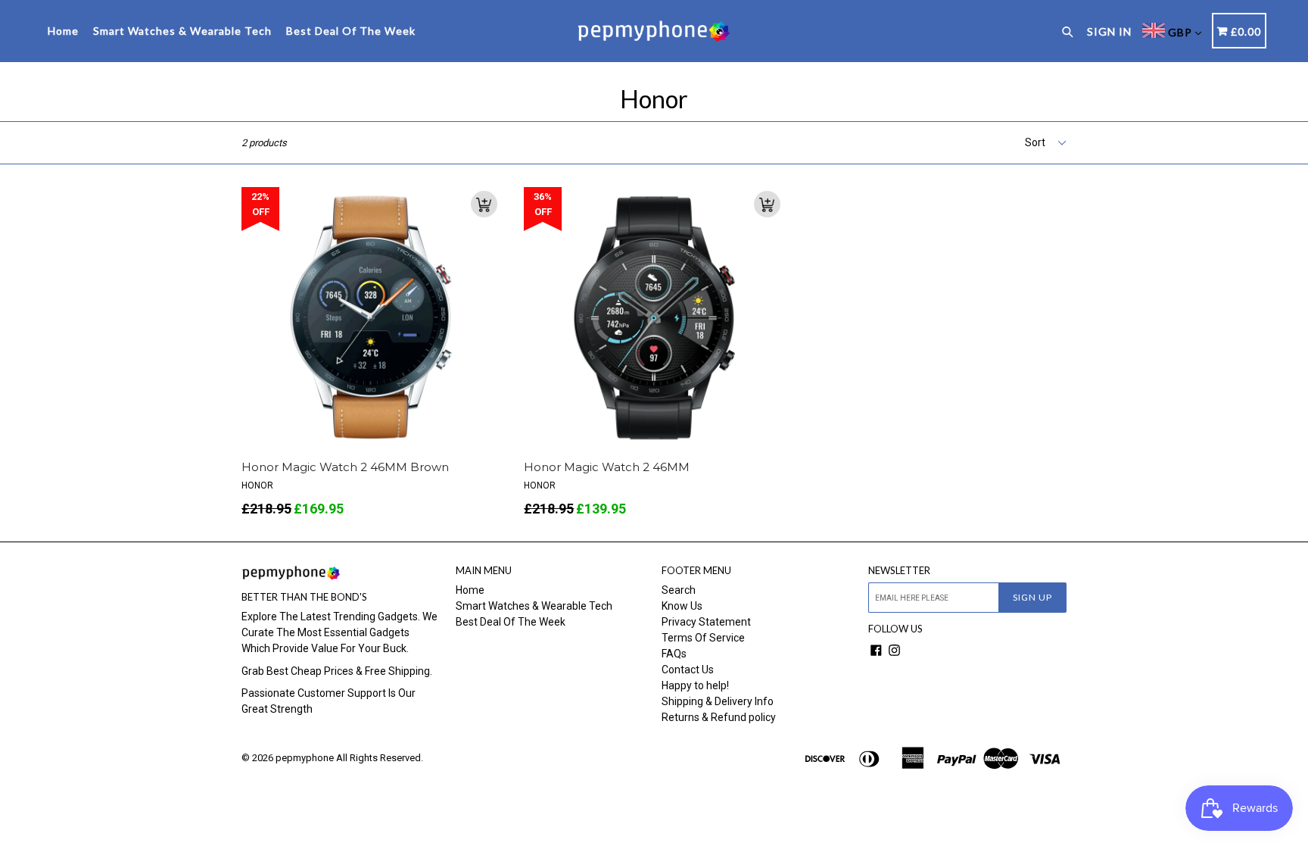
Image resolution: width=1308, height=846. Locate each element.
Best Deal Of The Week (351, 30)
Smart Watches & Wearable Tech (182, 30)
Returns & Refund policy (719, 717)
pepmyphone (305, 757)
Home (63, 30)
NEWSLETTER (899, 570)
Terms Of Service (703, 638)
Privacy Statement (706, 622)
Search (679, 590)
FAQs (674, 654)
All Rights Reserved (378, 757)
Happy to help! (695, 685)
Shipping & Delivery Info (718, 701)
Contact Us (688, 669)
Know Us (682, 606)
